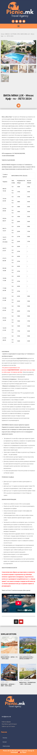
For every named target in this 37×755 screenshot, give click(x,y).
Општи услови (6, 746)
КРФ (18, 34)
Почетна (5, 737)
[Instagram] (13, 21)
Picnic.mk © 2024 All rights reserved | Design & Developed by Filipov (18, 751)
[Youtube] (16, 21)
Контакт (5, 742)
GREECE (7, 34)
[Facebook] (20, 21)
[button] (18, 26)
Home (2, 34)
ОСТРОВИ (13, 34)
